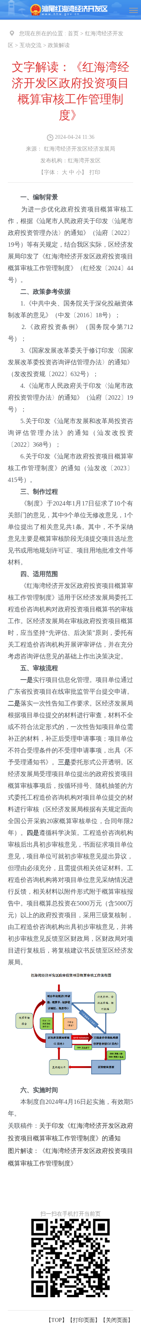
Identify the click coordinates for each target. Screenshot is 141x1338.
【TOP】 (56, 1320)
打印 (94, 172)
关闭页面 (117, 1320)
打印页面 (84, 1320)
